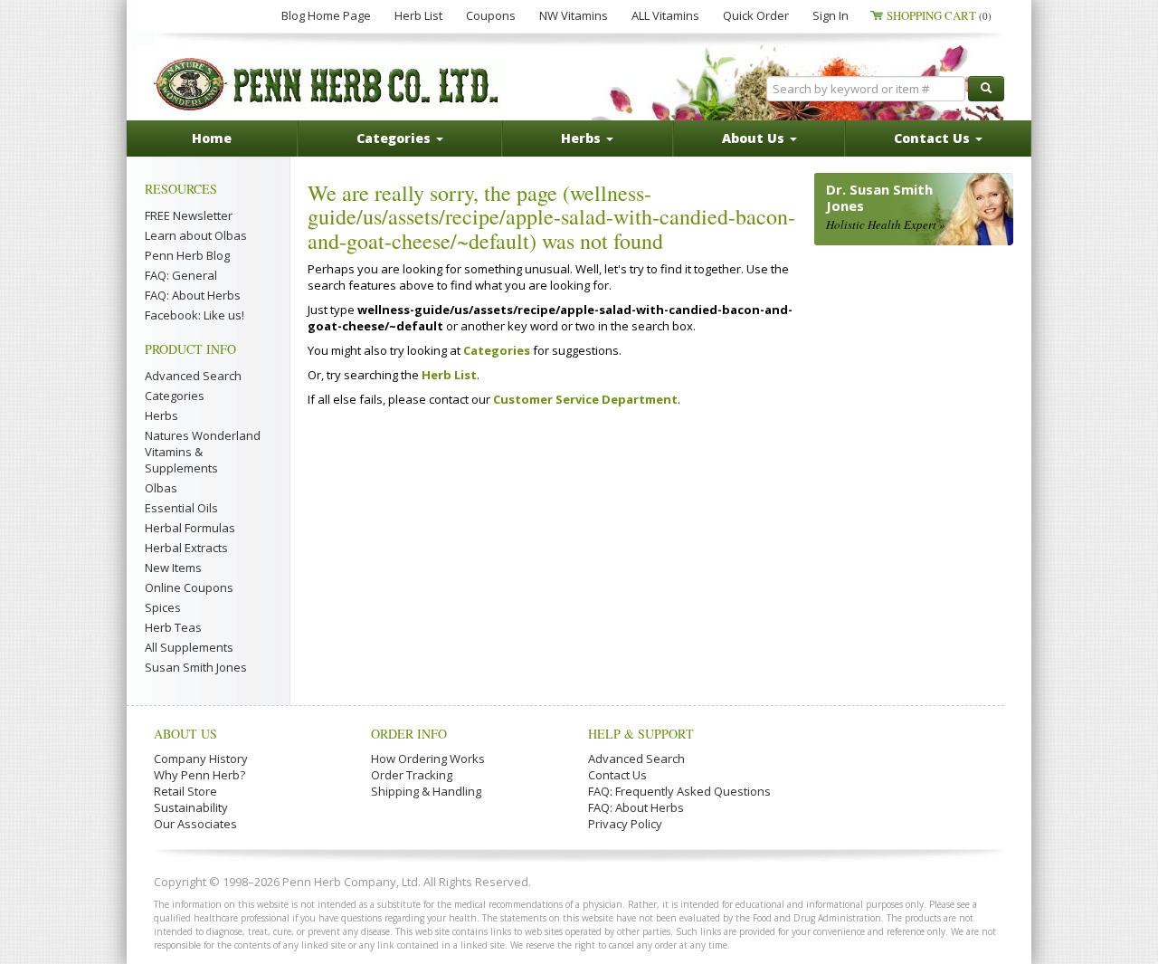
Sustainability (191, 807)
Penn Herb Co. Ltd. (327, 84)
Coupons (491, 15)
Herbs (161, 415)
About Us (185, 733)
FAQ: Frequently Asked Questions (679, 791)
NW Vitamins (573, 15)
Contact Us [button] (933, 138)
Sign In (830, 15)
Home (212, 138)
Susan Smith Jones (196, 667)
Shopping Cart (939, 15)
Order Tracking (411, 775)
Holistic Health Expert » (885, 224)
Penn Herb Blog (187, 255)
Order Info (409, 733)
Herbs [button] (582, 138)
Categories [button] (395, 138)
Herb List (418, 15)
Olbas (161, 488)
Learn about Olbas (196, 235)
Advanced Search (193, 375)
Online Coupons (189, 587)
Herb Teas (173, 627)
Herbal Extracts (186, 547)
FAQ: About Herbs (193, 295)
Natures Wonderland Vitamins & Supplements (203, 451)
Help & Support (641, 733)
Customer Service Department (585, 399)
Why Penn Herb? (199, 775)
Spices (163, 607)
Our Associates (195, 824)
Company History (201, 758)
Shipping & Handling (426, 791)
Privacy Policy (625, 824)
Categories (174, 395)
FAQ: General (181, 275)
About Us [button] (755, 138)
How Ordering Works (428, 758)
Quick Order (756, 15)
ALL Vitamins (665, 15)
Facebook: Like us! (194, 315)
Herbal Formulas (190, 528)
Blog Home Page (326, 15)
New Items (173, 567)
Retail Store (185, 791)
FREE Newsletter (189, 215)
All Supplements (189, 647)
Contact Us (617, 775)
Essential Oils (181, 508)
